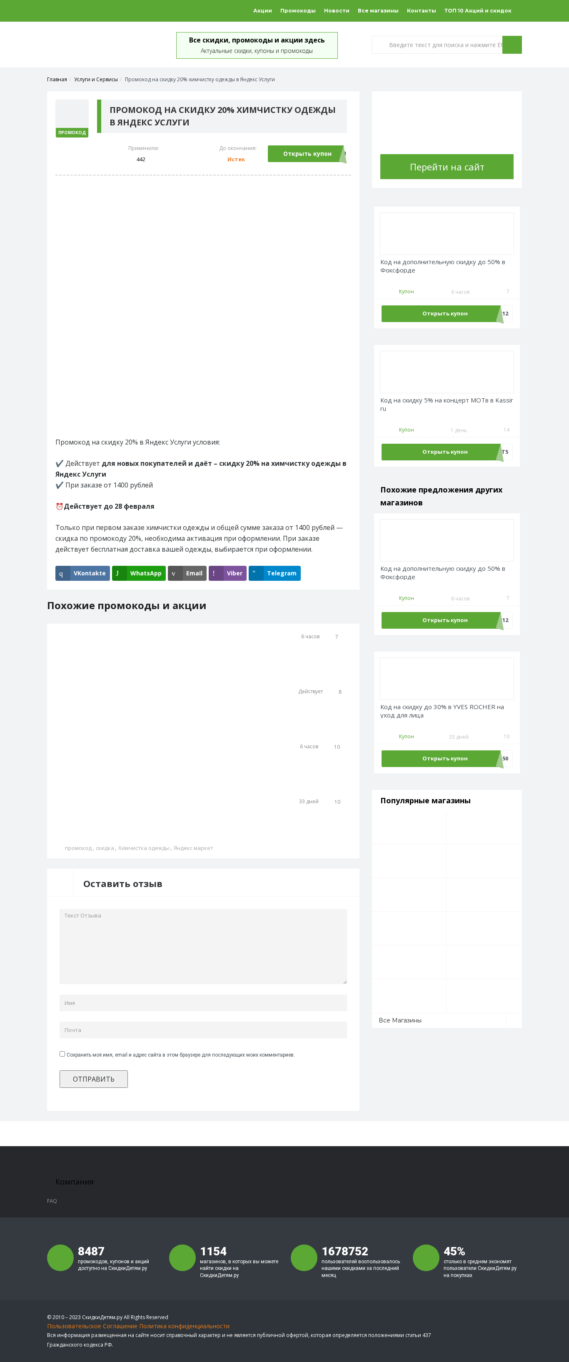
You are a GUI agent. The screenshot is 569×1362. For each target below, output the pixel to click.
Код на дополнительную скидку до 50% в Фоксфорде (442, 266)
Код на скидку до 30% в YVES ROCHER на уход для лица (442, 711)
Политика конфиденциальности (184, 1326)
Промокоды (298, 10)
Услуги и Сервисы (96, 79)
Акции (262, 10)
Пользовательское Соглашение (92, 1326)
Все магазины (378, 10)
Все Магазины (400, 1020)
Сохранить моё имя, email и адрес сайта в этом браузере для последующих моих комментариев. (181, 1055)
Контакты (421, 10)
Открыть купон (307, 153)
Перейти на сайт (447, 166)
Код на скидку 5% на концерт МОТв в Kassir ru (446, 404)
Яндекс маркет (193, 848)
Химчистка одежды (144, 848)
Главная (57, 79)
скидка (105, 848)
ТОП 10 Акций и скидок (478, 10)
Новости (336, 10)
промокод (78, 848)
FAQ (52, 1201)
